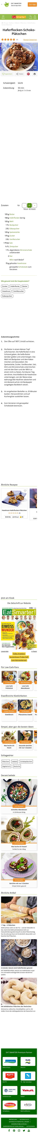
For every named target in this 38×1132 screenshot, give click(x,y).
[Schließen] (1, 4)
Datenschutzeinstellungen (19, 1122)
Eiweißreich (9, 715)
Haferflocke (15, 286)
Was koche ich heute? (19, 847)
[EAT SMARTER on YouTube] (29, 1130)
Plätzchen (5, 762)
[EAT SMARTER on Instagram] (19, 1130)
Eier (11, 256)
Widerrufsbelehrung (19, 1124)
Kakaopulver (14, 228)
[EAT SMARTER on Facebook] (9, 1130)
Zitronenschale (26, 250)
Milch (12, 260)
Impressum (13, 1119)
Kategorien (30, 1126)
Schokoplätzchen (26, 762)
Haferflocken (15, 218)
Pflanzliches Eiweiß (25, 715)
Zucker (12, 236)
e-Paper (34, 651)
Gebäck (14, 762)
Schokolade (23, 267)
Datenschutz (24, 1119)
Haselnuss (6, 291)
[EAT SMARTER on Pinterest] (14, 1130)
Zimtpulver (14, 246)
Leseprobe (4, 651)
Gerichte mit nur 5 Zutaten (19, 883)
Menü (3, 18)
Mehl (11, 221)
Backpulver (14, 225)
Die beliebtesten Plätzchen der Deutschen (16, 1006)
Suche (30, 18)
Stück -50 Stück (29, 209)
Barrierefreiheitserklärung (13, 1126)
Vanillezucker (15, 239)
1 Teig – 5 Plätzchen (8, 925)
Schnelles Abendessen (19, 810)
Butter (12, 214)
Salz (11, 243)
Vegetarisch (6, 766)
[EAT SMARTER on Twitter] (24, 1130)
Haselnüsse (21, 263)
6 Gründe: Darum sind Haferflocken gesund (16, 968)
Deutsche (17, 766)
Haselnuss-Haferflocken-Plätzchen (14, 510)
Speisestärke (15, 232)
